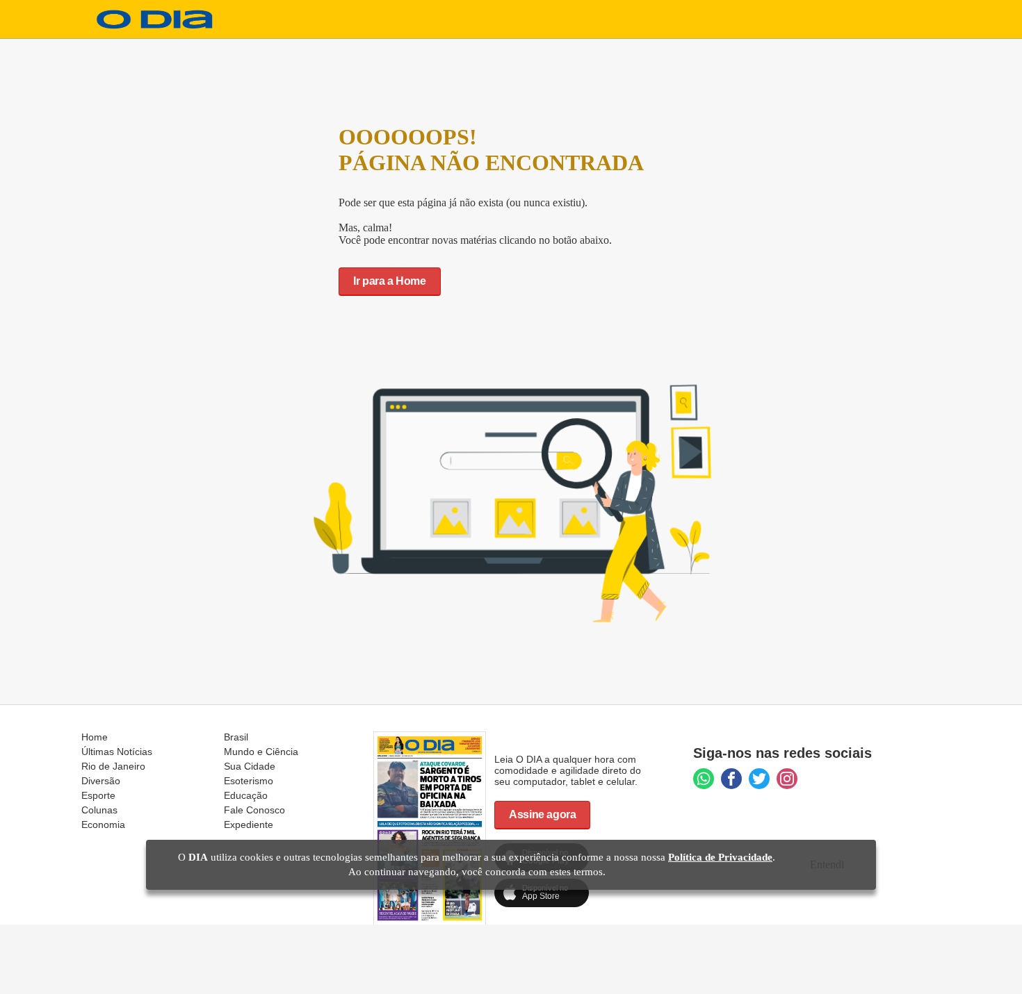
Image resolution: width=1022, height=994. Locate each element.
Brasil (236, 737)
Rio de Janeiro (113, 766)
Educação (246, 795)
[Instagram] (787, 778)
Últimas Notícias (116, 751)
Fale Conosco (254, 809)
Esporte (98, 795)
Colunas (99, 809)
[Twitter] (759, 778)
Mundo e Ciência (261, 751)
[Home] (155, 25)
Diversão (100, 780)
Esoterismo (248, 780)
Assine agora (542, 814)
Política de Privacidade (720, 857)
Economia (103, 824)
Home (94, 737)
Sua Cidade (249, 766)
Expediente (248, 824)
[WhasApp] (703, 778)
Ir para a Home (389, 281)
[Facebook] (731, 778)
